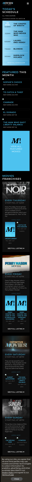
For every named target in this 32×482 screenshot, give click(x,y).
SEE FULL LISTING (15, 248)
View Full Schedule (15, 63)
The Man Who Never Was (19, 33)
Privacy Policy (8, 473)
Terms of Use (8, 475)
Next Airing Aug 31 (9, 85)
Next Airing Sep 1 (9, 115)
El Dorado (9, 112)
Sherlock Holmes (18, 56)
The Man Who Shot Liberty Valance (14, 123)
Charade (8, 102)
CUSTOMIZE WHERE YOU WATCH (13, 19)
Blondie (18, 49)
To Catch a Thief (13, 92)
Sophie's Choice (12, 82)
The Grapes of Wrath (19, 25)
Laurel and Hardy (19, 41)
